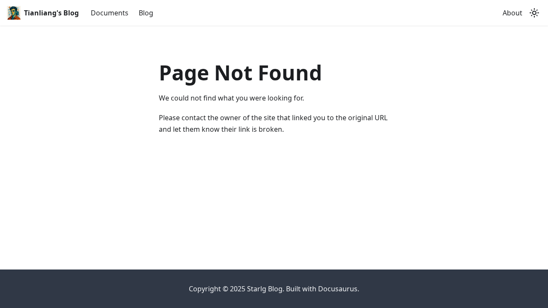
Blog (146, 13)
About (512, 13)
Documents (109, 13)
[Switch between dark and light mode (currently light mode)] (534, 13)
